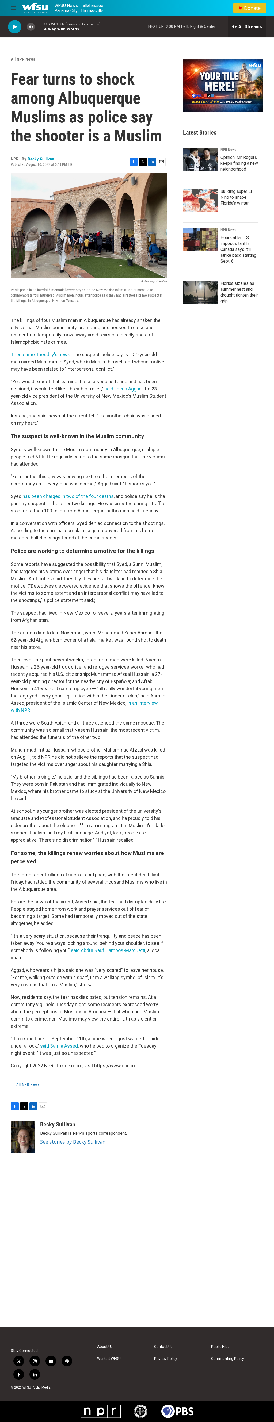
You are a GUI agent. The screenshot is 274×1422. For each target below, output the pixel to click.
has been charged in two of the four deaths (68, 496)
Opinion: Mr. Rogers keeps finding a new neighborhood (239, 163)
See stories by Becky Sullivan (72, 1142)
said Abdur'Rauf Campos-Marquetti (108, 950)
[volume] (30, 27)
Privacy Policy (165, 1359)
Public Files (220, 1347)
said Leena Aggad (123, 389)
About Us (105, 1347)
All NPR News (23, 59)
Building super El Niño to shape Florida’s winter (236, 197)
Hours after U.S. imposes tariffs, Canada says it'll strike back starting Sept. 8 (238, 249)
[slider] (39, 26)
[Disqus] (137, 1255)
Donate (252, 8)
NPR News (228, 149)
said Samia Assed (59, 1046)
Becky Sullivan (41, 159)
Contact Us (163, 1347)
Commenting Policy (227, 1359)
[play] (14, 27)
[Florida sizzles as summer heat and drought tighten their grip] (200, 292)
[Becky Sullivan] (23, 1137)
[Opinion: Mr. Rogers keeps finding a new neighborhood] (200, 159)
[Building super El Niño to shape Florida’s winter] (200, 200)
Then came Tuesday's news (40, 354)
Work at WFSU (109, 1359)
